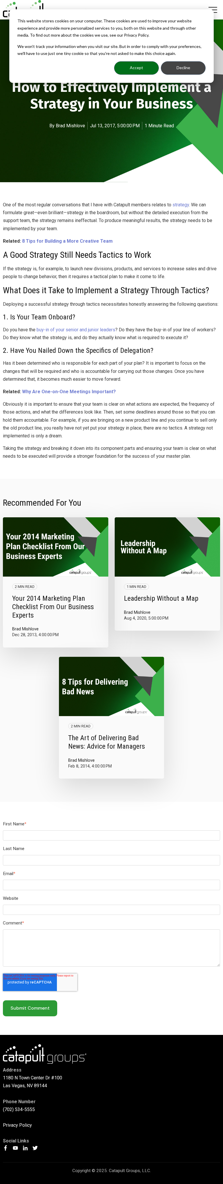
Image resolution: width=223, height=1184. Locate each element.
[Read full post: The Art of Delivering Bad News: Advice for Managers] (111, 686)
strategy (180, 205)
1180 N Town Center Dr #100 (32, 1078)
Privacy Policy (17, 1125)
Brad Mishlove (70, 125)
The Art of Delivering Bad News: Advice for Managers (106, 742)
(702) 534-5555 (19, 1109)
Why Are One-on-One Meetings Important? (69, 391)
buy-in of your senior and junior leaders (76, 329)
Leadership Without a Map (161, 598)
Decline (183, 67)
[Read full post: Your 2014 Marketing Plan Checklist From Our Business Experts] (55, 547)
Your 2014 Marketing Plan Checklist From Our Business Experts (53, 606)
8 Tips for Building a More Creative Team (67, 241)
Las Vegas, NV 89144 (25, 1085)
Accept (136, 67)
